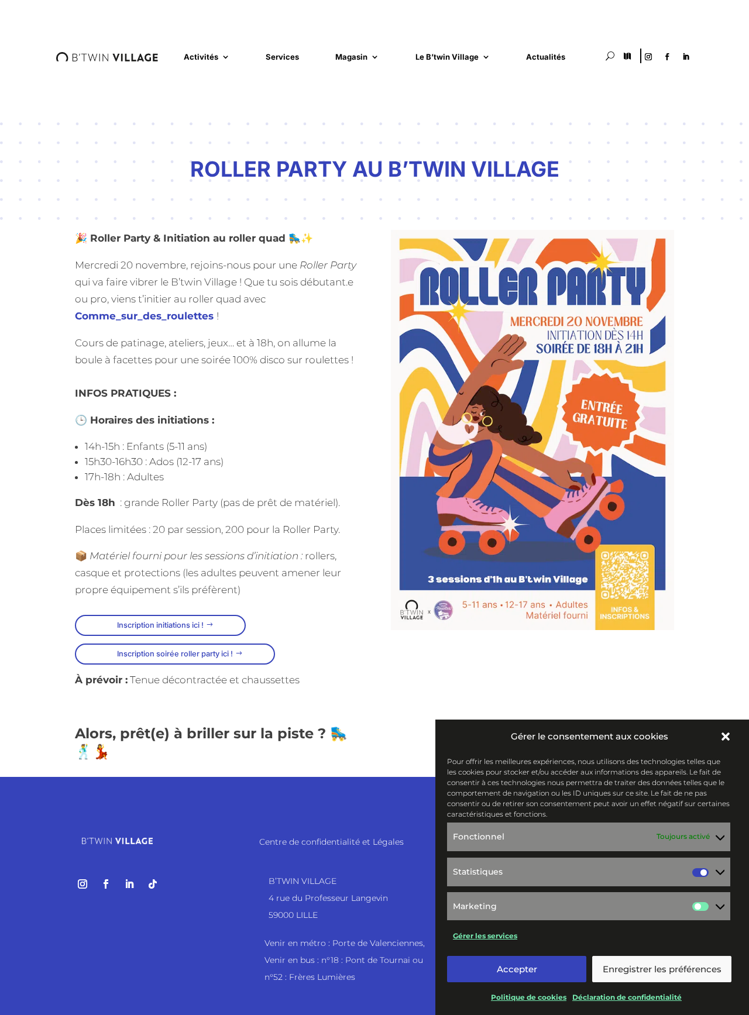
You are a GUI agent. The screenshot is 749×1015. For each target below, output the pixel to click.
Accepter (517, 969)
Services (282, 57)
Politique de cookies (528, 997)
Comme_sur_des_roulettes (146, 316)
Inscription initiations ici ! (160, 625)
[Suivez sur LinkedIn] (686, 57)
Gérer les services (485, 935)
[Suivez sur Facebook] (667, 57)
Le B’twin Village (447, 57)
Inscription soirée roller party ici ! (175, 653)
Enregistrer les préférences (662, 969)
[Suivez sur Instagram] (648, 57)
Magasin (351, 57)
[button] (725, 736)
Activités (201, 57)
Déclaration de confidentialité (627, 997)
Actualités (545, 57)
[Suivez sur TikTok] (152, 884)
